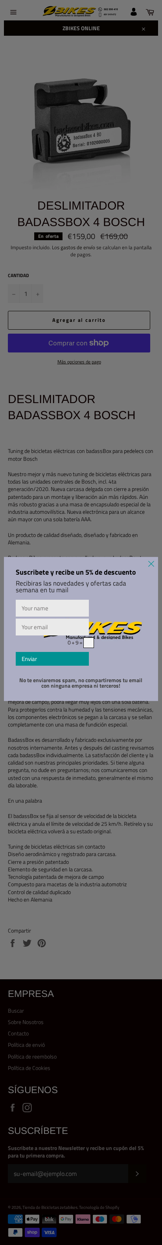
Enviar (29, 658)
